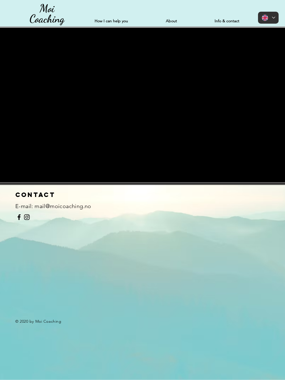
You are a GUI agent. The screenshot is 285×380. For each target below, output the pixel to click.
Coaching (47, 19)
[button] (111, 21)
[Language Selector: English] (268, 18)
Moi (47, 8)
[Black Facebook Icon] (19, 217)
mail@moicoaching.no (63, 206)
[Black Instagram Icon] (27, 217)
